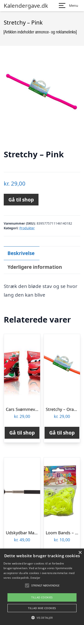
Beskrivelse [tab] (21, 253)
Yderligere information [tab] (34, 267)
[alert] (42, 587)
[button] (42, 617)
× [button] (80, 552)
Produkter (27, 228)
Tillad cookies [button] (42, 597)
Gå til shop (21, 199)
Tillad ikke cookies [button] (42, 608)
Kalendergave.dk (26, 5)
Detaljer (35, 577)
